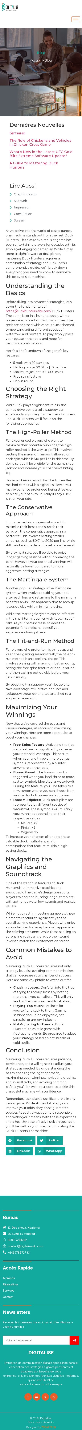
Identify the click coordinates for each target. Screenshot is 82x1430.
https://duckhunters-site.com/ (28, 311)
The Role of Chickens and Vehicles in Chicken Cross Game (40, 142)
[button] (20, 1140)
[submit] (74, 1340)
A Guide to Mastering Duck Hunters (34, 165)
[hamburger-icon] (76, 19)
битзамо (17, 133)
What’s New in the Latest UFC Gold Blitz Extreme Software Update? (41, 154)
